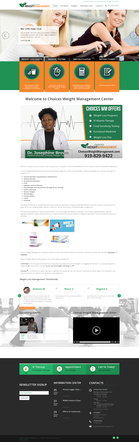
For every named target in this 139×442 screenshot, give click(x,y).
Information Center (86, 6)
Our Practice (64, 6)
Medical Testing (57, 59)
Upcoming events (29, 312)
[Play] (74, 342)
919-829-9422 (98, 423)
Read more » (66, 396)
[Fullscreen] (118, 342)
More (31, 86)
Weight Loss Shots (32, 59)
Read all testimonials (27, 308)
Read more (24, 40)
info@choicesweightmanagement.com (104, 426)
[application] (96, 330)
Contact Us (99, 6)
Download (107, 86)
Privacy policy (23, 440)
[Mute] (115, 342)
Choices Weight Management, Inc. (29, 438)
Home (55, 6)
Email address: (24, 389)
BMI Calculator (81, 59)
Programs (74, 6)
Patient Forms (107, 59)
